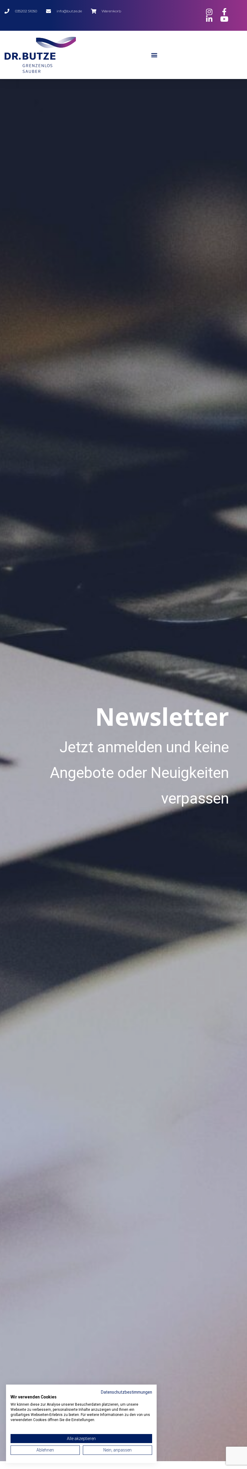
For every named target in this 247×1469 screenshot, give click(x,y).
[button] (154, 55)
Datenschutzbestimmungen (126, 1392)
